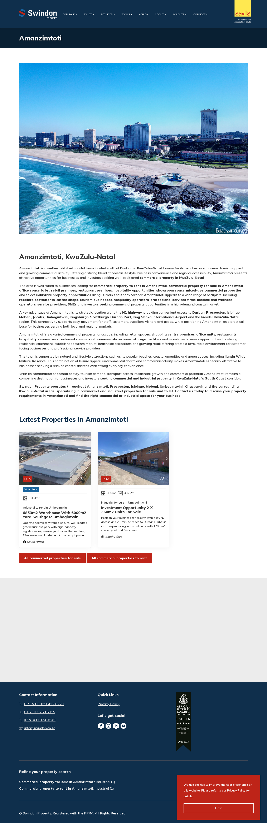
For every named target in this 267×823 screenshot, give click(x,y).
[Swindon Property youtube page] (123, 725)
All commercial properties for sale (52, 558)
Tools (126, 14)
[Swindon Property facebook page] (101, 725)
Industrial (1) (105, 782)
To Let (88, 14)
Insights (179, 14)
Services (107, 14)
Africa (143, 14)
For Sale (69, 14)
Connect (199, 14)
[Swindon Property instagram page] (108, 725)
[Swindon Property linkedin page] (116, 725)
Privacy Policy (109, 704)
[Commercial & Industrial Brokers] (38, 14)
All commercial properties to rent (119, 558)
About (159, 14)
